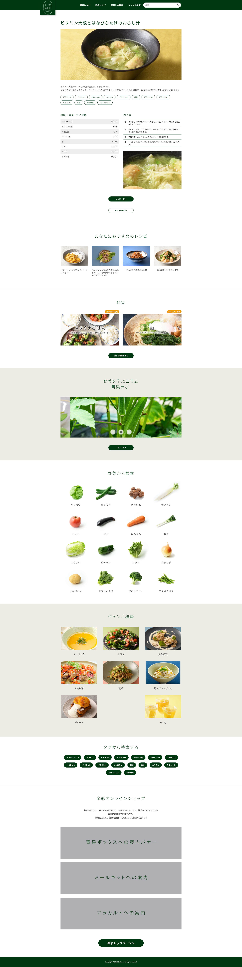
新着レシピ (85, 5)
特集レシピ (100, 5)
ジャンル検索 (134, 5)
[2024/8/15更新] (152, 329)
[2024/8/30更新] (89, 329)
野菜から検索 (117, 5)
